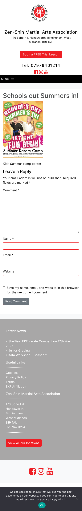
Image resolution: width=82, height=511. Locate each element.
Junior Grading (19, 350)
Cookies (12, 373)
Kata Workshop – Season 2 (27, 355)
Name (8, 238)
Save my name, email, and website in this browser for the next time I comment (43, 290)
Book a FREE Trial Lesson (41, 54)
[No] (77, 499)
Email (8, 255)
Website (8, 271)
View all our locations (23, 443)
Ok (42, 505)
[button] (5, 79)
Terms (10, 382)
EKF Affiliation (16, 386)
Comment (11, 190)
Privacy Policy (16, 377)
